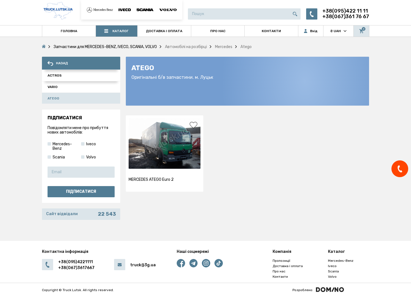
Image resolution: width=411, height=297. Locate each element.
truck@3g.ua (143, 265)
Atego (53, 98)
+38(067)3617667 (76, 267)
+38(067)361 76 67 (345, 17)
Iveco (332, 266)
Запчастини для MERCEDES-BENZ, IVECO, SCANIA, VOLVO (105, 46)
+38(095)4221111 (75, 262)
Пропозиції (281, 261)
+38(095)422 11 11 (345, 11)
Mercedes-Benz (340, 261)
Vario (53, 87)
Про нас (279, 271)
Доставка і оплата (288, 266)
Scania (333, 271)
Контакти (280, 277)
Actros (55, 75)
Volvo (332, 277)
